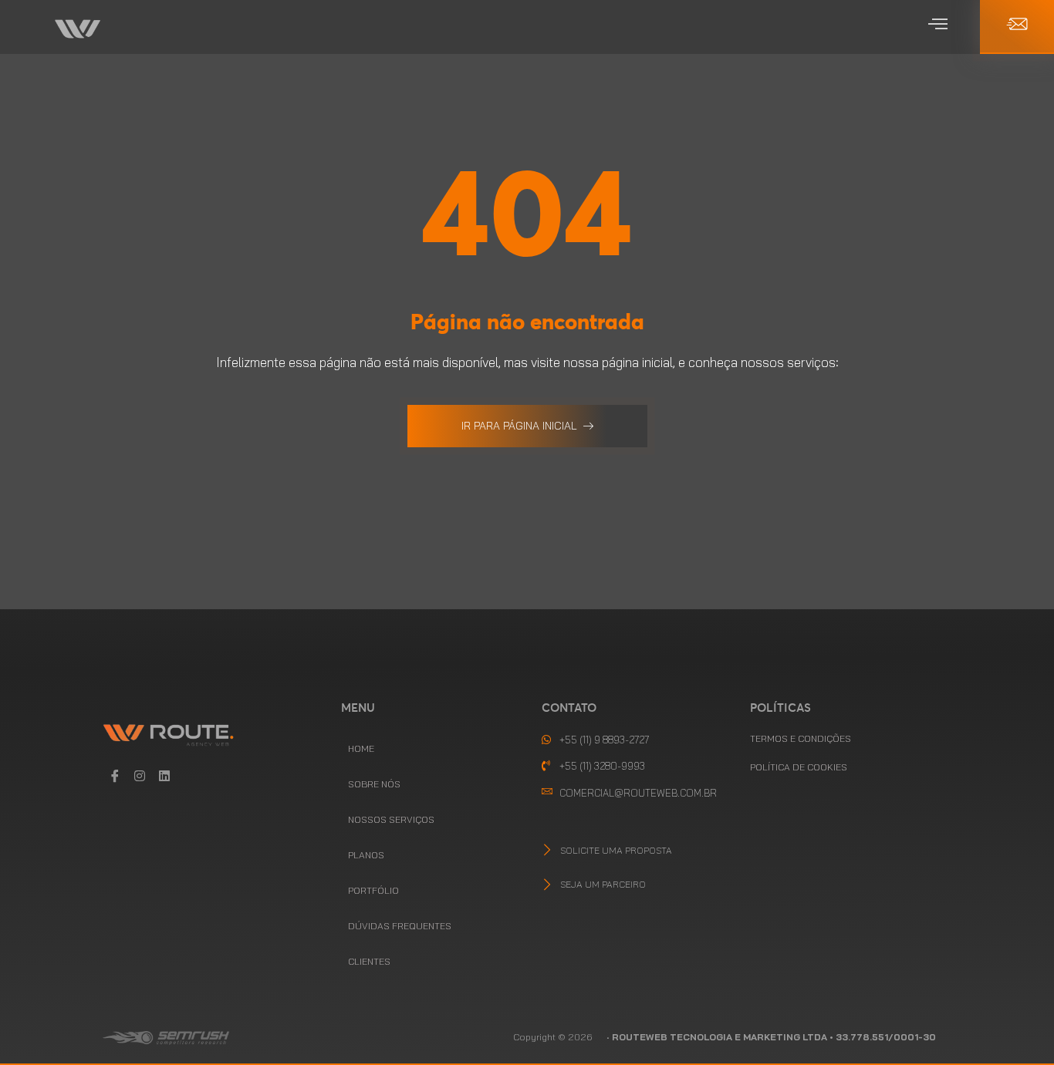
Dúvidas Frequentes (399, 926)
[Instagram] (139, 775)
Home (361, 748)
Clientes (369, 961)
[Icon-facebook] (115, 775)
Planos (366, 855)
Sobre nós (374, 784)
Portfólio (373, 890)
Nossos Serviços (391, 819)
